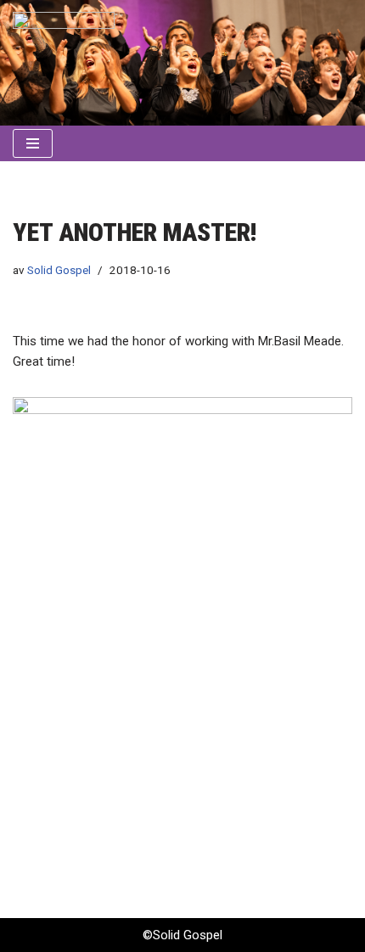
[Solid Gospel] (64, 63)
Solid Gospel (59, 270)
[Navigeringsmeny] (33, 143)
